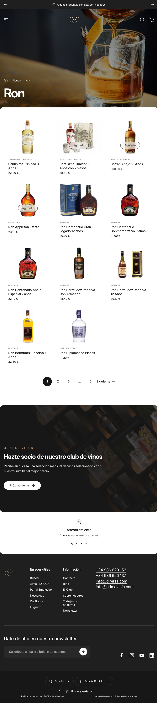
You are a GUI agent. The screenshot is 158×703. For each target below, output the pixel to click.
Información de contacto (100, 696)
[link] (22, 485)
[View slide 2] (76, 543)
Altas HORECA (39, 584)
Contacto (69, 578)
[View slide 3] (81, 543)
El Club (68, 589)
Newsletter (70, 610)
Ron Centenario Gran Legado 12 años (75, 229)
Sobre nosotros (73, 595)
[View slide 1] (72, 543)
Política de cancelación (126, 696)
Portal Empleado (41, 589)
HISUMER (64, 222)
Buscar (34, 578)
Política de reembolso (31, 696)
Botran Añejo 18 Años (127, 164)
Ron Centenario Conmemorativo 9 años (128, 229)
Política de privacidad (54, 696)
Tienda (17, 80)
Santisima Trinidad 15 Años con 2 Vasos (75, 166)
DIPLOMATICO (67, 348)
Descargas (37, 595)
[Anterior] (5, 4)
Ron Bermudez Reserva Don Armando (77, 292)
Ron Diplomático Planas (77, 353)
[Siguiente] (152, 4)
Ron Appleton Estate (23, 227)
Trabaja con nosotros (70, 603)
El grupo (35, 607)
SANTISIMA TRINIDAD (20, 159)
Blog (66, 584)
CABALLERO (15, 222)
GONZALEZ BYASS (120, 159)
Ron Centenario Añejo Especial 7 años (24, 292)
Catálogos (37, 601)
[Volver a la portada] (6, 80)
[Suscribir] (83, 651)
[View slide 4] (86, 543)
